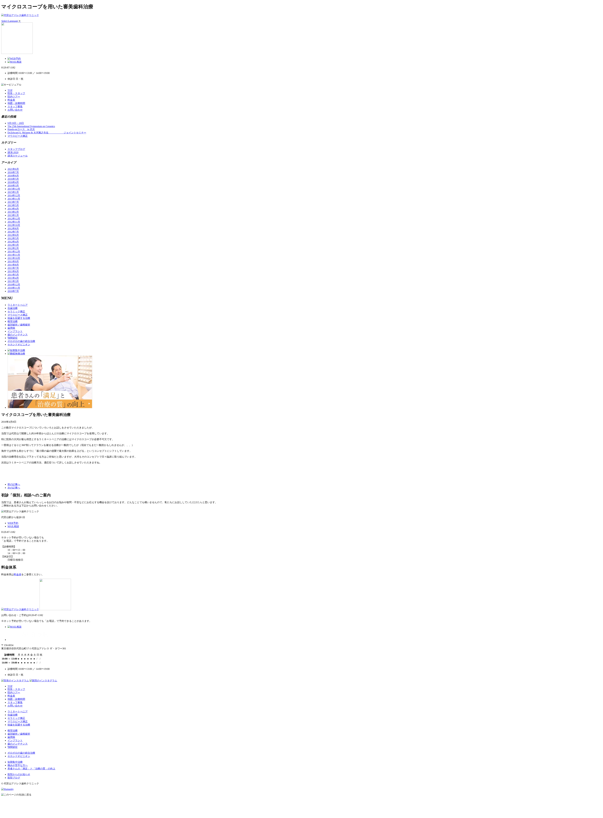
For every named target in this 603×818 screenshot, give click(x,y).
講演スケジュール (18, 155)
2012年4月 (13, 241)
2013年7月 (13, 202)
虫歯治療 (13, 308)
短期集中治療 (15, 762)
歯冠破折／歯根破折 (19, 324)
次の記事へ (14, 487)
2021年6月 (13, 169)
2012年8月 (13, 228)
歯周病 (11, 328)
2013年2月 (13, 212)
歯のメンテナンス (18, 334)
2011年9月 (13, 261)
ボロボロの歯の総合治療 (21, 341)
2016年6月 (13, 175)
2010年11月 (14, 288)
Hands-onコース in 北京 (21, 129)
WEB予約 (13, 523)
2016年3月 (13, 185)
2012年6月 (13, 235)
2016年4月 (13, 182)
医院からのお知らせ (19, 774)
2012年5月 (13, 238)
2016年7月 (13, 172)
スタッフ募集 (15, 106)
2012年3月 (13, 245)
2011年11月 (14, 255)
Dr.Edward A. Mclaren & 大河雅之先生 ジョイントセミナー (47, 132)
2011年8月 (13, 264)
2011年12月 (14, 251)
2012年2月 (13, 248)
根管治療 (13, 321)
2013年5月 (13, 205)
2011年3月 (13, 281)
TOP (10, 90)
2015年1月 (13, 192)
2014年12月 (14, 195)
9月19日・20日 (16, 123)
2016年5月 (13, 179)
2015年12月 (14, 189)
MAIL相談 (13, 526)
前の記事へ (14, 484)
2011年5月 (13, 274)
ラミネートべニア (18, 305)
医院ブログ (14, 777)
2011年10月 (14, 258)
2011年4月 (13, 278)
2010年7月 (13, 291)
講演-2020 (13, 152)
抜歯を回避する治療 (19, 318)
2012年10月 (14, 225)
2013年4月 (13, 208)
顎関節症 (13, 338)
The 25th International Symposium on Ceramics (31, 126)
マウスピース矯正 (18, 136)
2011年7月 (13, 268)
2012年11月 (14, 222)
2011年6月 (13, 271)
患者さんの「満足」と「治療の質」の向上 (31, 768)
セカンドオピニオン (19, 344)
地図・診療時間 (16, 103)
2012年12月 (14, 218)
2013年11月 (14, 198)
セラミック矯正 (16, 311)
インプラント (15, 331)
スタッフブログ (16, 149)
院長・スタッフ (16, 93)
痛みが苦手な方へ (18, 765)
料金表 (11, 100)
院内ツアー (14, 96)
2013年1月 (13, 215)
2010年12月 (14, 284)
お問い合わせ (15, 109)
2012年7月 (13, 231)
